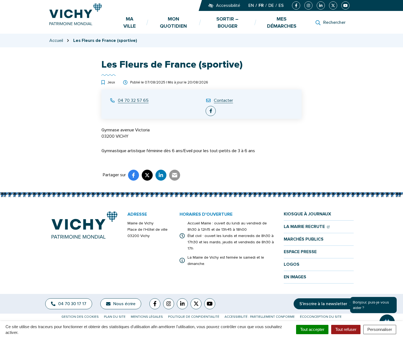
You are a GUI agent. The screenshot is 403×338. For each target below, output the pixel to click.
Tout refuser (345, 329)
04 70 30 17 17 (72, 304)
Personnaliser (379, 329)
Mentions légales (147, 317)
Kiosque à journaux (307, 214)
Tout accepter (312, 329)
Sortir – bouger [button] (227, 22)
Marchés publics (303, 239)
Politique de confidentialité (193, 317)
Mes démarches (281, 22)
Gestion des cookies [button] (80, 317)
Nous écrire (124, 304)
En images (295, 277)
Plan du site (115, 317)
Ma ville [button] (129, 22)
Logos (291, 264)
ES (281, 5)
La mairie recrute (307, 226)
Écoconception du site (321, 317)
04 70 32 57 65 (133, 100)
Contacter (223, 100)
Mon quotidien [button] (173, 22)
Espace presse (300, 252)
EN (251, 5)
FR (261, 5)
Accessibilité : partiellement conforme (260, 317)
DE (271, 5)
